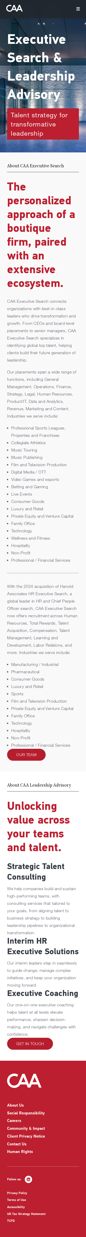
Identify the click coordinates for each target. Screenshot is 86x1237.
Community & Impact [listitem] (26, 1129)
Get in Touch (30, 1043)
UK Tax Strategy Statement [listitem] (26, 1214)
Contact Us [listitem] (16, 1144)
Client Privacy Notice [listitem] (26, 1137)
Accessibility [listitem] (16, 1207)
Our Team (26, 754)
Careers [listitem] (14, 1121)
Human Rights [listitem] (20, 1152)
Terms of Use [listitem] (16, 1200)
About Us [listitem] (15, 1106)
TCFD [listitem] (11, 1221)
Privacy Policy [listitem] (17, 1193)
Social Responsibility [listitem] (26, 1113)
